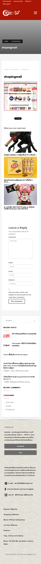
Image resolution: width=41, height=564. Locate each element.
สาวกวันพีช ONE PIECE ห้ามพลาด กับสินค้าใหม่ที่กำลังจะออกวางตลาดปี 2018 (19, 208)
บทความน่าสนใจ (18, 1)
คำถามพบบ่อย (7, 1)
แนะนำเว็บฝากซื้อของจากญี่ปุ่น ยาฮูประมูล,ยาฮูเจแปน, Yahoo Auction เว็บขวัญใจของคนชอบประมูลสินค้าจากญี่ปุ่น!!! (19, 365)
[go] (35, 320)
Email (11, 271)
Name (11, 263)
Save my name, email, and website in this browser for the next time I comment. (20, 294)
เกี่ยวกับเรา (28, 1)
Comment (12, 237)
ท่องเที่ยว (9, 406)
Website (12, 280)
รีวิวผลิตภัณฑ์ (10, 410)
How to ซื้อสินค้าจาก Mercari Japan (15, 355)
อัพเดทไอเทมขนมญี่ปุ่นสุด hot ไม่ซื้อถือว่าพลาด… (18, 181)
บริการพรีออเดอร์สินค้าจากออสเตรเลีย (24, 334)
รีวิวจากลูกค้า (6, 4)
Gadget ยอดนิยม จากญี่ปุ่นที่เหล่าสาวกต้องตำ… (20, 155)
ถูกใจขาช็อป (10, 402)
